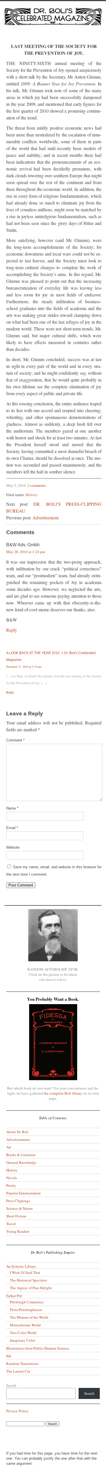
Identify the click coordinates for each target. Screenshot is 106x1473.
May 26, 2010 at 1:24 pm (25, 551)
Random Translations (22, 1363)
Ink (8, 1355)
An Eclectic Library (21, 1266)
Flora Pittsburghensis (26, 1309)
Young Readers (17, 1231)
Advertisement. (46, 517)
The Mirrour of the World (29, 1317)
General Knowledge (21, 1162)
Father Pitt (14, 1295)
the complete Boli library (63, 1093)
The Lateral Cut (18, 1371)
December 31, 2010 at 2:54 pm (24, 667)
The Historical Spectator (28, 1280)
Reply (11, 630)
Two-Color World (23, 1332)
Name (12, 808)
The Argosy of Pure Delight (31, 1287)
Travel (11, 1223)
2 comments (36, 485)
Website (13, 847)
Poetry (11, 1185)
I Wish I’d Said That (25, 1272)
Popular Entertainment (23, 1193)
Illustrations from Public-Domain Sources (37, 1348)
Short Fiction (16, 1216)
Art (8, 1147)
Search (11, 1385)
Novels (11, 1177)
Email (12, 828)
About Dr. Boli (17, 1131)
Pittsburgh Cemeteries (27, 1302)
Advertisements (18, 1139)
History (31, 494)
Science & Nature (19, 1208)
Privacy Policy (17, 1410)
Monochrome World (25, 1324)
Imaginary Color (22, 1340)
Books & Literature (21, 1154)
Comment (15, 740)
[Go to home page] (53, 22)
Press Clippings (18, 1200)
